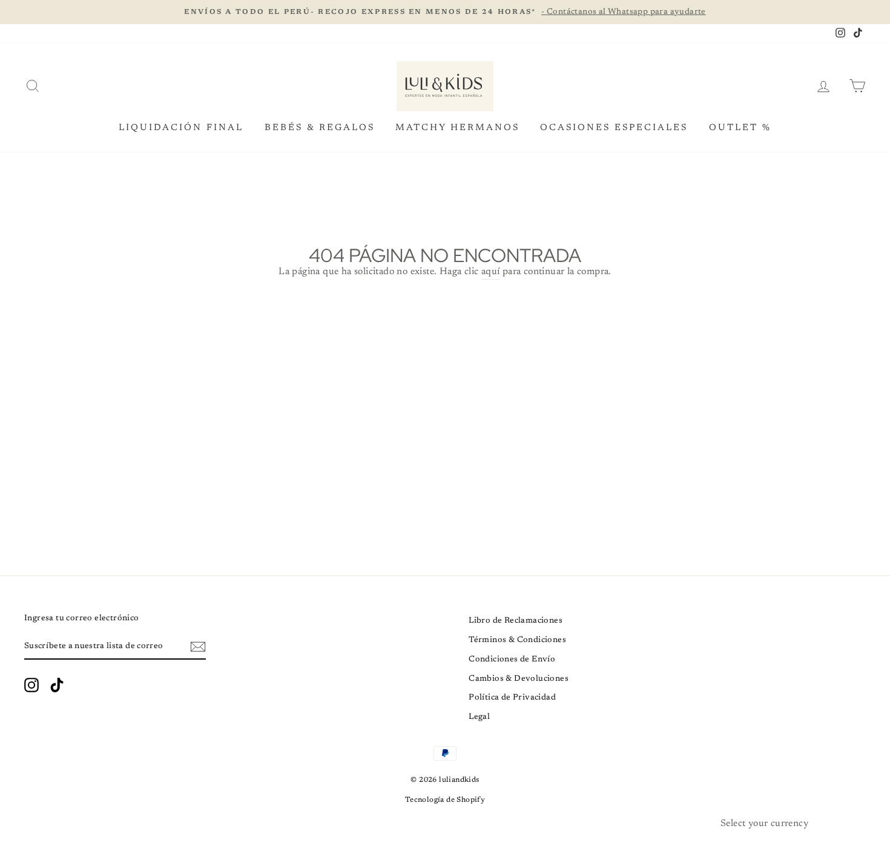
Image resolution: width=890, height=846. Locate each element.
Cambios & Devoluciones (519, 679)
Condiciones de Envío (512, 659)
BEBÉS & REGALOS (320, 128)
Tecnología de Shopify (445, 800)
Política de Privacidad (512, 698)
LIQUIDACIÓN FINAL (181, 128)
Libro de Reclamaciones (515, 621)
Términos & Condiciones (517, 640)
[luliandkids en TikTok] (57, 685)
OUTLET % (740, 128)
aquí (490, 272)
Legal (479, 717)
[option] (445, 12)
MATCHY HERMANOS (457, 128)
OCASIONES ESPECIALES (614, 128)
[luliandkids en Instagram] (31, 685)
